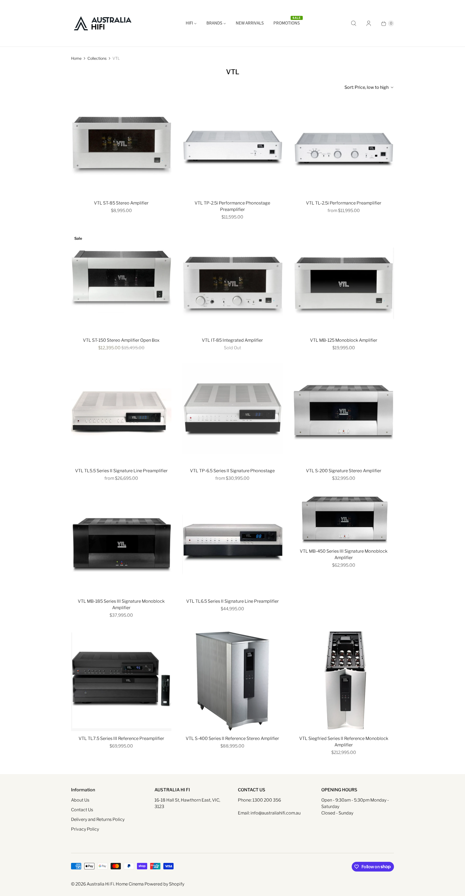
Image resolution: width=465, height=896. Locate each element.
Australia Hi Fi (100, 884)
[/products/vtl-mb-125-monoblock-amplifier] (344, 282)
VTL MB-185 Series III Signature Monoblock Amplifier (121, 604)
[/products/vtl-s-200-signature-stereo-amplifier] (344, 413)
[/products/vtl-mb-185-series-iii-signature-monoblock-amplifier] (121, 543)
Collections (97, 58)
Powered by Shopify (164, 884)
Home (76, 58)
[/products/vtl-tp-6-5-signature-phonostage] (232, 413)
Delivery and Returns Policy (98, 819)
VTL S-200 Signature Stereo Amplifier (343, 470)
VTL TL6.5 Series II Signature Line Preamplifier (232, 601)
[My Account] (368, 23)
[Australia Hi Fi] (102, 23)
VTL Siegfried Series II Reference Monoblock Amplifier (343, 741)
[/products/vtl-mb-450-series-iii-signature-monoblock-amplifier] (344, 518)
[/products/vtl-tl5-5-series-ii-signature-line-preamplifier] (121, 413)
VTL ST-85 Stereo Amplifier (121, 203)
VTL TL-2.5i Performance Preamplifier (343, 203)
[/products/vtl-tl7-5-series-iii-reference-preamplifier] (121, 680)
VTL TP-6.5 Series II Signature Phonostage (232, 470)
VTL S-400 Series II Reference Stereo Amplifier (232, 738)
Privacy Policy (85, 829)
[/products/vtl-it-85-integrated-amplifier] (232, 282)
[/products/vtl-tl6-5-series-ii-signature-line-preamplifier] (232, 543)
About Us (80, 800)
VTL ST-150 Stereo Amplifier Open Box (121, 340)
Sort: (366, 87)
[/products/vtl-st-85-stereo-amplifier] (121, 145)
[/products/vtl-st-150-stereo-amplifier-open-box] (121, 282)
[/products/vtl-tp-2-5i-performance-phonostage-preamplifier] (232, 145)
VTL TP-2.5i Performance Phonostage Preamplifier (232, 206)
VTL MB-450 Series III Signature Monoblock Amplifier (344, 554)
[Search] (353, 23)
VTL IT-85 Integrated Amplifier (232, 340)
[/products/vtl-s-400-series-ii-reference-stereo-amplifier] (232, 680)
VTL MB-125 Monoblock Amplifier (343, 340)
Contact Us (82, 809)
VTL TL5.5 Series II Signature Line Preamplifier (121, 470)
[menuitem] (191, 23)
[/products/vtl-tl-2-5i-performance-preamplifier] (344, 145)
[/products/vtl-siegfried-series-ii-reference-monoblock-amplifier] (344, 680)
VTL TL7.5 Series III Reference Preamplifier (121, 738)
